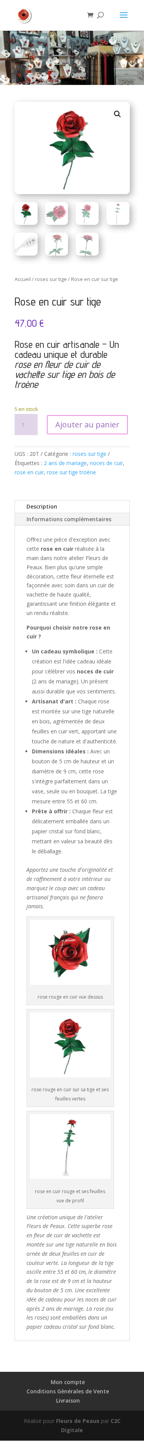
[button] (117, 114)
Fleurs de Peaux (77, 1420)
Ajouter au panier (87, 424)
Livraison (68, 1400)
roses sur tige (51, 279)
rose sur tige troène (71, 472)
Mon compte (68, 1382)
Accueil (23, 279)
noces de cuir (106, 463)
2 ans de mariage (65, 463)
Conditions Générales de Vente (67, 1391)
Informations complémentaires (68, 519)
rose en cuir (29, 472)
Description (41, 506)
